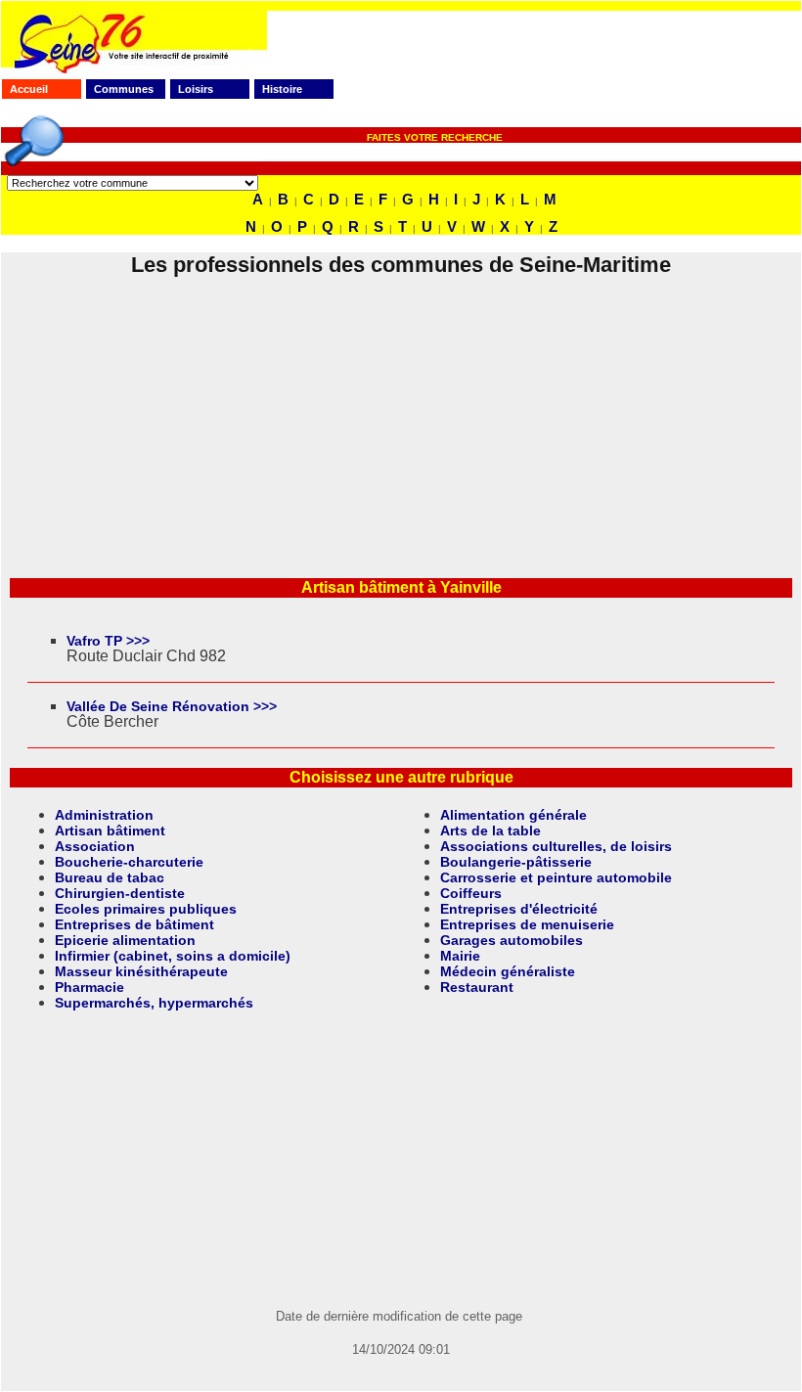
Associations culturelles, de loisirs (556, 846)
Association (95, 846)
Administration (104, 815)
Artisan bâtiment (110, 830)
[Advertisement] (401, 415)
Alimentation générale (513, 815)
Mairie (460, 956)
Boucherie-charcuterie (129, 862)
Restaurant (476, 987)
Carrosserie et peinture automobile (556, 877)
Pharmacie (89, 987)
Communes (124, 89)
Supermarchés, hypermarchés (154, 1002)
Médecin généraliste (507, 971)
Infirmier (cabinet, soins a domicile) (172, 956)
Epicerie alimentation (125, 940)
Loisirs (195, 89)
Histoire (282, 89)
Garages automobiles (511, 940)
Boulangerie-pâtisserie (516, 862)
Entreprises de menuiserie (527, 924)
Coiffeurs (471, 893)
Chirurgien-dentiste (120, 893)
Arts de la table (490, 830)
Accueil (29, 89)
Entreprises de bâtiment (134, 924)
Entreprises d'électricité (519, 909)
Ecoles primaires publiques (146, 909)
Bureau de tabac (109, 877)
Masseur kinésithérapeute (141, 971)
